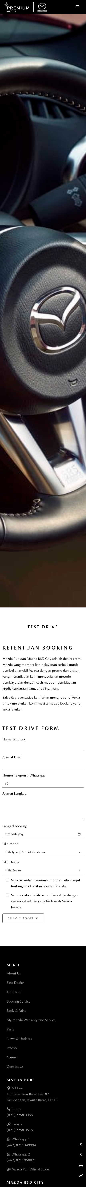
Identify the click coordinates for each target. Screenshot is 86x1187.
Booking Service (18, 1001)
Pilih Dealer (10, 862)
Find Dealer (15, 983)
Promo (12, 1048)
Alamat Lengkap (14, 793)
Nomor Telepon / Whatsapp (23, 775)
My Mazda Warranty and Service (31, 1020)
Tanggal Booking (14, 826)
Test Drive (14, 992)
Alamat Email (12, 757)
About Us (14, 973)
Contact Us (15, 1067)
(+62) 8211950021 (21, 1160)
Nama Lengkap (13, 739)
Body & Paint (16, 1011)
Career (12, 1057)
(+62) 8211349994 (21, 1145)
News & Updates (19, 1039)
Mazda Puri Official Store (30, 1169)
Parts (10, 1029)
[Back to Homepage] (25, 6)
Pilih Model (10, 844)
